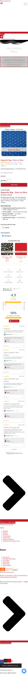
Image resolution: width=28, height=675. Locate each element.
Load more (14, 449)
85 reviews (13, 162)
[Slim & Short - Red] (21, 249)
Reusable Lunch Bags (12, 164)
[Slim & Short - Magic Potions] (7, 249)
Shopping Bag (8, 282)
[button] (1, 3)
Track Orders (8, 277)
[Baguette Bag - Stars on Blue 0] (14, 143)
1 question (19, 162)
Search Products (8, 272)
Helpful (6, 345)
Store (2, 164)
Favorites (19, 277)
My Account (19, 272)
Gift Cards (19, 282)
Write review (14, 321)
